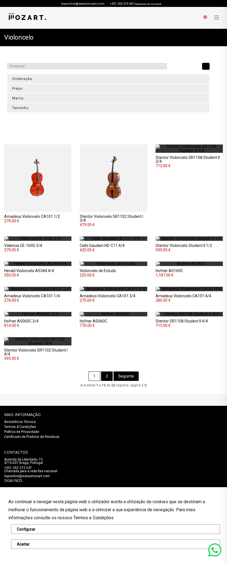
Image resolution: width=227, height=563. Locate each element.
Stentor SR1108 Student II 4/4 (182, 321)
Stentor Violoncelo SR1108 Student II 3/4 (188, 159)
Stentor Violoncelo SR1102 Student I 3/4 (111, 218)
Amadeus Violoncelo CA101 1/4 (32, 296)
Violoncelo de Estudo (98, 270)
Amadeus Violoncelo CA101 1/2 (32, 216)
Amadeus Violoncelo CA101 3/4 (107, 296)
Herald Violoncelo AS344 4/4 (29, 270)
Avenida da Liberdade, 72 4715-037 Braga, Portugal (23, 461)
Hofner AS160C (169, 270)
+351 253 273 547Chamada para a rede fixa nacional (30, 469)
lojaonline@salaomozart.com (82, 4)
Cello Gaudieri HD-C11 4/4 (102, 245)
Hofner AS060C (93, 321)
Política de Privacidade (21, 432)
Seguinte (126, 376)
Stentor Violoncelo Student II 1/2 (184, 245)
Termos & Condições (20, 427)
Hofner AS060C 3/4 (21, 321)
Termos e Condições (93, 517)
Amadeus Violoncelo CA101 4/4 (183, 296)
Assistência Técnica (20, 422)
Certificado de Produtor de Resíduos (32, 437)
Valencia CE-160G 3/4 (23, 245)
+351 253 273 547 (122, 4)
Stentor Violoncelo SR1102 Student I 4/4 (36, 352)
